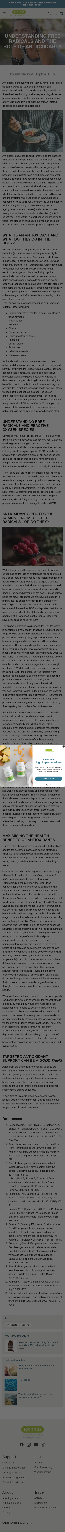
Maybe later (49, 784)
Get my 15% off (48, 779)
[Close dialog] (63, 746)
